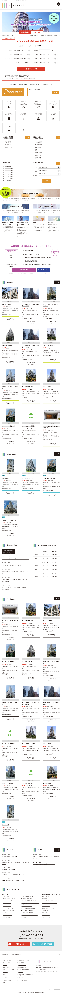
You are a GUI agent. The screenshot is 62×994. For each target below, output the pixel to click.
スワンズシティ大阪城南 (27, 912)
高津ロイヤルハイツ (7, 906)
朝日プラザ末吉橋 (46, 912)
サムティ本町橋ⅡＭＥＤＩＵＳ (29, 896)
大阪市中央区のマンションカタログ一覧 (51, 894)
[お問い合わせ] (19, 944)
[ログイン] (43, 270)
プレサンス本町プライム (27, 898)
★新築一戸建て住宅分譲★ (8, 869)
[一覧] (27, 137)
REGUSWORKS (57, 989)
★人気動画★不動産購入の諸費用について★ (44, 864)
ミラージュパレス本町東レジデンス (30, 915)
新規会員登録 (21, 962)
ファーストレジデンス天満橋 (28, 908)
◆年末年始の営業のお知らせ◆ (9, 856)
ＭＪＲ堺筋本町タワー (28, 386)
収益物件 (24, 124)
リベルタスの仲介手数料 (23, 969)
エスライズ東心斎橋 (7, 903)
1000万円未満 (8, 166)
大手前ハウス (45, 898)
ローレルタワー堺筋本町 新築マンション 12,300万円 (15, 559)
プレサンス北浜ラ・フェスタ (9, 898)
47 (46, 562)
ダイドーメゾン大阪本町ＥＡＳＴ (29, 910)
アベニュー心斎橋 (46, 915)
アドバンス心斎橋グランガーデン (29, 900)
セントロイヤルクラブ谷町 (8, 910)
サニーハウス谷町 (6, 917)
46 (55, 562)
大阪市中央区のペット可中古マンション (9, 103)
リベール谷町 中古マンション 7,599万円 (12, 565)
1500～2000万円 (9, 170)
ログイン (5, 965)
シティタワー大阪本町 (7, 783)
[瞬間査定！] (31, 69)
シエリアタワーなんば (28, 478)
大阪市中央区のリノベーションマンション (23, 114)
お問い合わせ (21, 977)
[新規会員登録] (24, 270)
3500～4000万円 (9, 178)
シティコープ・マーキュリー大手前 (49, 903)
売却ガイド (20, 972)
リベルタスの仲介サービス (8, 969)
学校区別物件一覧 (22, 967)
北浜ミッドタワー (47, 386)
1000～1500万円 (9, 168)
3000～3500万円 (9, 176)
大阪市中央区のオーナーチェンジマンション (38, 114)
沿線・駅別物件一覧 (7, 967)
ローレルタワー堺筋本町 (8, 426)
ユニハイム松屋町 (46, 906)
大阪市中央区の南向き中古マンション (23, 103)
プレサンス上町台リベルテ (8, 908)
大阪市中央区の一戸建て (9, 125)
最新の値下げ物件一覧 (8, 553)
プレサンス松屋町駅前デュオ (48, 908)
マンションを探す (6, 962)
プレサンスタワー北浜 (7, 900)
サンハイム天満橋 (46, 896)
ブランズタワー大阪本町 (49, 345)
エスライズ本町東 (6, 896)
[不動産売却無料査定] (31, 193)
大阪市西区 (37, 32)
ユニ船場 (24, 917)
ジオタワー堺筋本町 (7, 345)
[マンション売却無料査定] (43, 944)
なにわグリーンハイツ (27, 906)
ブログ (4, 982)
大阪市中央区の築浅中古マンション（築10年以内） (38, 103)
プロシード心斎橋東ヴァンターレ (49, 900)
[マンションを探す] (13, 92)
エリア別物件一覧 (22, 965)
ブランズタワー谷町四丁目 (9, 520)
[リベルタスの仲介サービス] (15, 206)
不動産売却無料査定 (7, 980)
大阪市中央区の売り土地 (53, 114)
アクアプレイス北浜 (46, 917)
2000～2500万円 (9, 172)
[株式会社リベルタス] (13, 6)
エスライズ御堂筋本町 (7, 915)
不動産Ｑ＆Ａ (5, 974)
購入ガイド (5, 972)
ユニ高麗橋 (5, 912)
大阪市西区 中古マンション (24, 960)
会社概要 (5, 977)
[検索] (55, 92)
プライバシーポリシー (23, 980)
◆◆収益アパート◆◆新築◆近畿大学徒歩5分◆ (13, 874)
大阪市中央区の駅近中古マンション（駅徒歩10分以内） (53, 103)
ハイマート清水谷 (46, 910)
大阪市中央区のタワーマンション (9, 114)
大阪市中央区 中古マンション (7, 35)
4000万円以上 (8, 180)
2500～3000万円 (9, 174)
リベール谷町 (5, 478)
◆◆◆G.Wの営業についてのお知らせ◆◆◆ (13, 880)
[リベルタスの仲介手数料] (46, 206)
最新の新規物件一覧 (8, 550)
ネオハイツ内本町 (6, 304)
